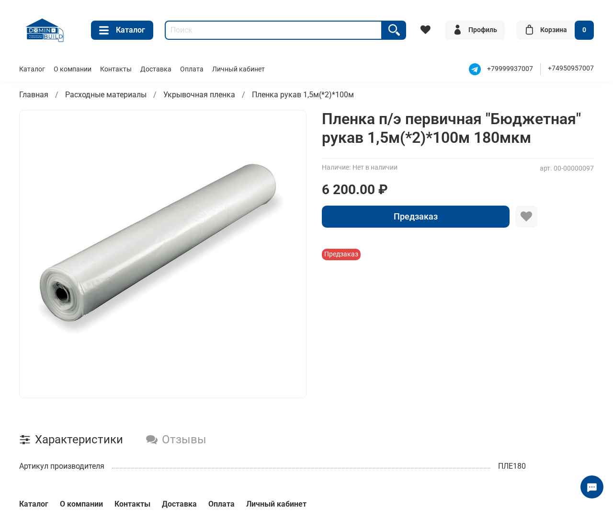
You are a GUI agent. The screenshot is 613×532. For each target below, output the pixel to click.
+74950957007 (571, 68)
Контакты (116, 69)
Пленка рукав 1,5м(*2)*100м (303, 94)
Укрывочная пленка (199, 94)
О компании (72, 69)
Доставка (155, 69)
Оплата (192, 69)
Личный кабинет (238, 69)
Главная (33, 94)
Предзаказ (416, 216)
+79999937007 (510, 69)
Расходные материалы (106, 94)
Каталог (130, 30)
